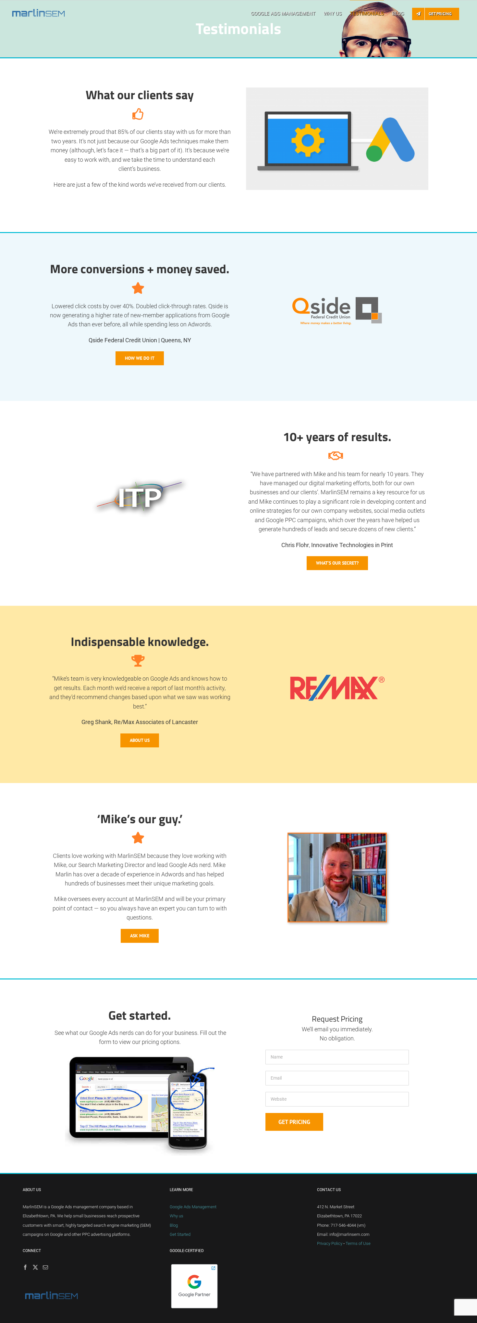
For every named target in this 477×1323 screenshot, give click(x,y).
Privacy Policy (329, 1243)
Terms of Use (358, 1243)
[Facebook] (25, 1267)
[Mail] (45, 1267)
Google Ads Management (193, 1206)
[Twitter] (35, 1267)
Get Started (180, 1234)
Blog (174, 1225)
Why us (176, 1215)
